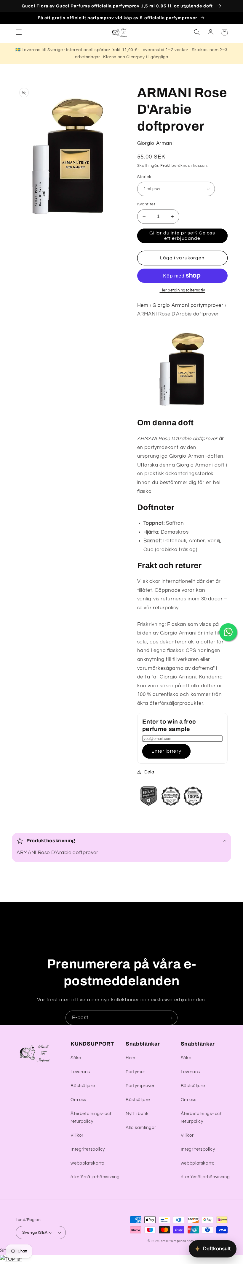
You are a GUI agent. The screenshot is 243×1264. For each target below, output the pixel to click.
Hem (142, 305)
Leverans (80, 1072)
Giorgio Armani (155, 143)
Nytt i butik (137, 1113)
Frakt (165, 166)
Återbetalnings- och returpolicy (91, 1117)
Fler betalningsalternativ (182, 290)
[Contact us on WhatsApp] (228, 632)
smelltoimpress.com (177, 1241)
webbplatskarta (88, 1163)
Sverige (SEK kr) (38, 1232)
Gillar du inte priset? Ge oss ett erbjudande (182, 236)
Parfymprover (140, 1086)
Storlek (144, 177)
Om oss (78, 1100)
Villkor (77, 1135)
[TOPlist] (11, 1259)
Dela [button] (149, 772)
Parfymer (135, 1072)
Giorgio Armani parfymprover (188, 305)
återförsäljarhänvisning (95, 1177)
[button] (18, 32)
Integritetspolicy (88, 1149)
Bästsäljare (83, 1086)
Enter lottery (166, 751)
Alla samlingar (141, 1127)
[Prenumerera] (170, 1018)
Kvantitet (146, 204)
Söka (76, 1058)
